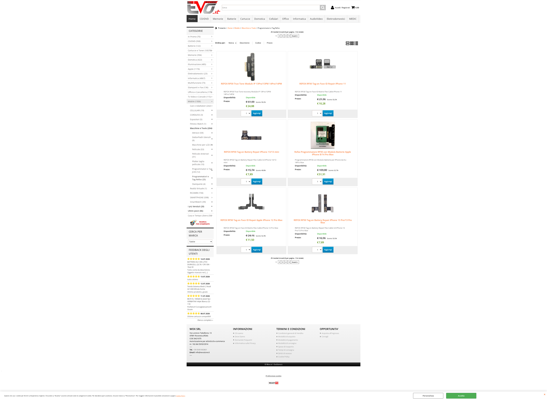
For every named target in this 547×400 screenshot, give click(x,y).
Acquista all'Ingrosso (330, 333)
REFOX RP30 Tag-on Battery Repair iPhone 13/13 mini (251, 151)
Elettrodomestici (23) (197, 73)
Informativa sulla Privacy (245, 343)
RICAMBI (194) (196, 193)
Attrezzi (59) (197, 132)
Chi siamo (239, 333)
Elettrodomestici (336, 18)
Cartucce (245, 18)
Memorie (218, 18)
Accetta (461, 395)
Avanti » (295, 36)
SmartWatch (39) (198, 201)
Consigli (325, 336)
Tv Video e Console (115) (199, 96)
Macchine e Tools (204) (201, 128)
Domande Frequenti (243, 340)
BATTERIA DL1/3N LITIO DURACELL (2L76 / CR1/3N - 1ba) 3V (198, 264)
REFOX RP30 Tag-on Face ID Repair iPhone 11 (322, 83)
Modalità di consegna (287, 343)
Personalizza (428, 395)
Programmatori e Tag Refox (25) (200, 178)
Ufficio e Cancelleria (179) (200, 92)
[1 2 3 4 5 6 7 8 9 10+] (246, 182)
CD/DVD (204, 18)
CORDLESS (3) (196, 114)
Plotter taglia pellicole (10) (198, 163)
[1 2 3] (246, 113)
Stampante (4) (198, 184)
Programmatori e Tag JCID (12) (202, 170)
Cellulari (273, 18)
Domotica (259, 18)
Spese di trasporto (286, 346)
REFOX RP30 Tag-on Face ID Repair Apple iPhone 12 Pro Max (251, 220)
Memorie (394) (195, 55)
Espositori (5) (196, 119)
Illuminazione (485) (197, 64)
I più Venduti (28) (196, 206)
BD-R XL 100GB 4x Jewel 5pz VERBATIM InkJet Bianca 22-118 (198, 301)
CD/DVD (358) (194, 41)
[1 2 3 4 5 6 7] (317, 182)
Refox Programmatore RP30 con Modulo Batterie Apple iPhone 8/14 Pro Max (322, 153)
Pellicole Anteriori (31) (200, 155)
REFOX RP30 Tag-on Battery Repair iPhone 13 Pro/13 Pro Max (323, 221)
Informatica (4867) (196, 78)
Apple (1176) (194, 69)
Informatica (299, 18)
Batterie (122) (194, 46)
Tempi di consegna (286, 350)
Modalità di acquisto (286, 336)
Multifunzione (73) (196, 82)
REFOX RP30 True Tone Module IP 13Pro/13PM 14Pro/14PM (251, 83)
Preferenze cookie (273, 376)
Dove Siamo (240, 336)
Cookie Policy (180, 396)
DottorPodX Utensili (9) (201, 139)
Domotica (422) (195, 59)
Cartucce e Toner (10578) (200, 50)
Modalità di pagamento (288, 340)
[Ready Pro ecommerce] (273, 383)
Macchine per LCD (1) (202, 144)
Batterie (231, 18)
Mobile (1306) (194, 101)
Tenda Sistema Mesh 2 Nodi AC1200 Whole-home (199, 287)
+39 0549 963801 (200, 349)
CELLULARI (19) (197, 110)
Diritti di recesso (285, 353)
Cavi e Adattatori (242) (200, 105)
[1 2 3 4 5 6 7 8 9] (317, 113)
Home (192, 18)
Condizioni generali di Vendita (290, 333)
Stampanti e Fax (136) (198, 87)
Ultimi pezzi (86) (195, 210)
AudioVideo (316, 18)
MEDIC (353, 18)
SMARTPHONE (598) (199, 197)
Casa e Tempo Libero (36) (200, 215)
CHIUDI (545, 394)
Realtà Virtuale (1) (198, 188)
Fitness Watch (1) (198, 123)
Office (285, 18)
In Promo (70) (194, 36)
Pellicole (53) (198, 149)
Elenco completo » (205, 320)
